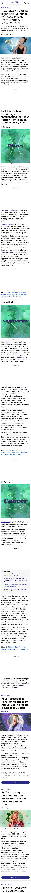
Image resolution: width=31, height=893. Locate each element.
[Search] (24, 3)
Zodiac (9, 7)
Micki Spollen (5, 711)
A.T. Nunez (4, 33)
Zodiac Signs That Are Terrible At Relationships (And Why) (14, 574)
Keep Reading (15, 782)
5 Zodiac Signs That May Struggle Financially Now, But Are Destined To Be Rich (15, 580)
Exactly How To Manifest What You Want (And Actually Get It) (16, 585)
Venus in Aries (6, 224)
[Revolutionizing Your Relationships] (15, 2)
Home (2, 7)
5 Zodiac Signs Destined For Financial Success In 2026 (15, 590)
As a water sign (6, 522)
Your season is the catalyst (11, 210)
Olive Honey (4, 808)
